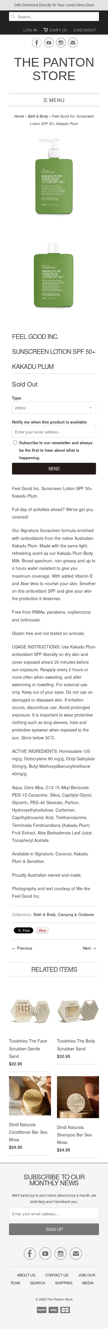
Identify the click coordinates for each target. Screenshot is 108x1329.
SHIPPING (63, 1282)
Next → (89, 948)
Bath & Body (38, 115)
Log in (30, 29)
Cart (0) (59, 29)
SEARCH (37, 1282)
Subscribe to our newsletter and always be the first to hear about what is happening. (55, 450)
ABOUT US (26, 1274)
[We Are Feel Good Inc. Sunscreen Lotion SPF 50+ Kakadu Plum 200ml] (54, 275)
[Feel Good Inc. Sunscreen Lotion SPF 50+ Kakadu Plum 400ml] (54, 179)
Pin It (42, 930)
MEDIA (88, 1282)
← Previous (22, 948)
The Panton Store (54, 68)
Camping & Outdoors (76, 914)
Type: (17, 398)
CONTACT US (56, 1274)
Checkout (85, 29)
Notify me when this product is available (49, 422)
